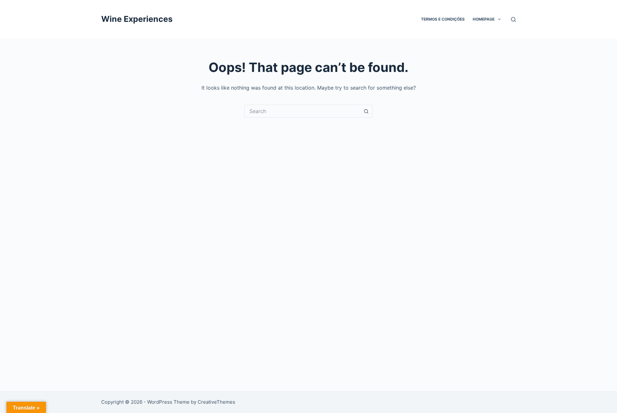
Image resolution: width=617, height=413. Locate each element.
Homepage (484, 19)
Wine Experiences (137, 19)
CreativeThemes (216, 402)
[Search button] (366, 111)
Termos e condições (443, 19)
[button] (499, 19)
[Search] (513, 19)
